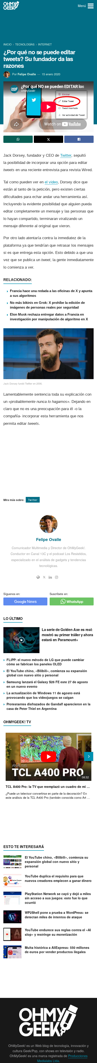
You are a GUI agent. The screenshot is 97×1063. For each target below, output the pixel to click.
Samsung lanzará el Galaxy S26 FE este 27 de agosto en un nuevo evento (47, 684)
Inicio (7, 44)
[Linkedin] (50, 577)
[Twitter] (44, 577)
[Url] (38, 577)
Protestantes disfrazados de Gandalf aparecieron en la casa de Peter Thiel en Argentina (48, 706)
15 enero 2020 (51, 74)
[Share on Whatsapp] (18, 139)
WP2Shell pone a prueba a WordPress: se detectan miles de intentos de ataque (56, 914)
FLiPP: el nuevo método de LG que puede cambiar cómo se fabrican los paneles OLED (45, 661)
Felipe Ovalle (27, 74)
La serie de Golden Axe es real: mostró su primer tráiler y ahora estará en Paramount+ (67, 634)
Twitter (65, 155)
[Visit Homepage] (11, 5)
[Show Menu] (91, 5)
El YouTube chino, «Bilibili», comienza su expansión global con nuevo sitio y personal (47, 673)
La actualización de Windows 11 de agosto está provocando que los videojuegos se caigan (43, 695)
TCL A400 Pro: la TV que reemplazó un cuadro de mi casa (48, 786)
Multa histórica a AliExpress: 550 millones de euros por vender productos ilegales (57, 949)
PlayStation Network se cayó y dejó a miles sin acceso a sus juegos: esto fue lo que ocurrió (58, 898)
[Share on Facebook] (79, 139)
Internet (45, 44)
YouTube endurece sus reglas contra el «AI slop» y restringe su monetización (58, 932)
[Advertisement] (48, 27)
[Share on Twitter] (48, 139)
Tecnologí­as (25, 44)
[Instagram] (56, 577)
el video (51, 182)
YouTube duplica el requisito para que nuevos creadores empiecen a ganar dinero (58, 878)
